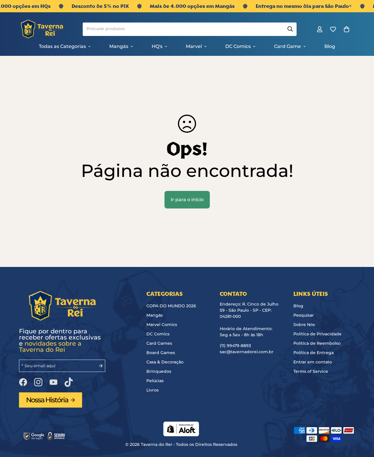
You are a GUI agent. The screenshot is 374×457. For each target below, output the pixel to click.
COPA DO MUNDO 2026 (171, 305)
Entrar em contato (312, 362)
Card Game (287, 46)
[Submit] (289, 29)
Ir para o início (187, 199)
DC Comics (238, 46)
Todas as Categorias (62, 46)
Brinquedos (158, 371)
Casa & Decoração (164, 362)
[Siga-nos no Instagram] (38, 382)
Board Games (160, 352)
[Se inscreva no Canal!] (53, 382)
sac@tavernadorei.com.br (246, 351)
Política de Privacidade (317, 334)
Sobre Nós (304, 324)
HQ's (157, 46)
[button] (346, 29)
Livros (152, 390)
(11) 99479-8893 (235, 345)
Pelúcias (155, 380)
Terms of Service (310, 371)
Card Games (159, 343)
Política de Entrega (313, 352)
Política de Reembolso (317, 343)
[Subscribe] (98, 366)
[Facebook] (23, 382)
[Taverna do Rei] (40, 29)
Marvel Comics (161, 324)
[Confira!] (69, 382)
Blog (329, 46)
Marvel (194, 46)
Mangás (118, 46)
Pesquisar (303, 315)
